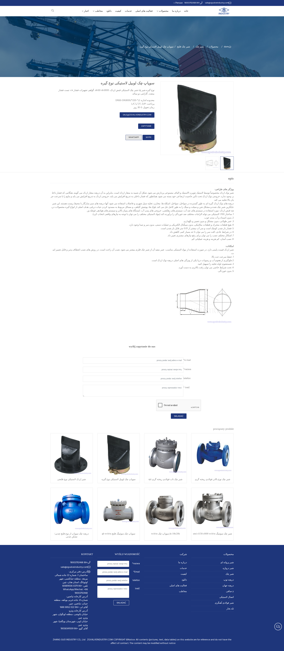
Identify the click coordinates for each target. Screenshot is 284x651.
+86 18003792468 (192, 3)
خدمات (128, 11)
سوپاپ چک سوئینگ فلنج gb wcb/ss (118, 533)
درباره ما (176, 11)
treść (137, 589)
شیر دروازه (228, 568)
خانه (186, 11)
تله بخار (230, 609)
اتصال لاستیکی (226, 597)
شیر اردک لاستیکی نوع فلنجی (71, 479)
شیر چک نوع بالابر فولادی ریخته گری (212, 479)
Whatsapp (134, 137)
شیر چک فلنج (183, 47)
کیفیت (118, 11)
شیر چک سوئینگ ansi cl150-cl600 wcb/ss (212, 533)
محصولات (163, 11)
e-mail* (187, 360)
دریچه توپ (229, 580)
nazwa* (187, 369)
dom (226, 47)
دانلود (109, 11)
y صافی (230, 591)
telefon (187, 378)
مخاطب (99, 11)
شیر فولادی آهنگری (224, 603)
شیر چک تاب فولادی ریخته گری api (165, 479)
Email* (136, 572)
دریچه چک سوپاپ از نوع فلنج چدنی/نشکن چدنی (71, 535)
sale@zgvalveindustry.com (217, 3)
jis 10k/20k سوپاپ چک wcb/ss (165, 533)
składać (178, 416)
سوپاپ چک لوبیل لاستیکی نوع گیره (118, 479)
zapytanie (146, 126)
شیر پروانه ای (227, 562)
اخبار (86, 11)
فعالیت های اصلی (144, 11)
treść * (186, 388)
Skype (148, 137)
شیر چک (200, 47)
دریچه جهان (228, 586)
